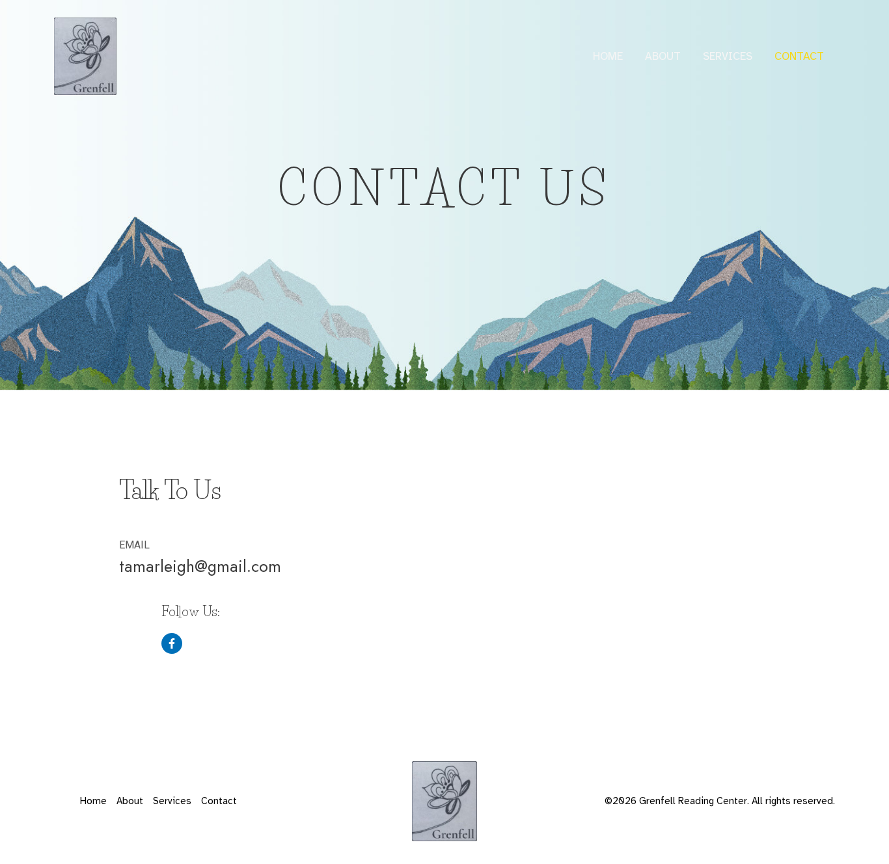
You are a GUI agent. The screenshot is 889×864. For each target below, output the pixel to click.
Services (727, 56)
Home (608, 56)
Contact (799, 56)
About (663, 56)
